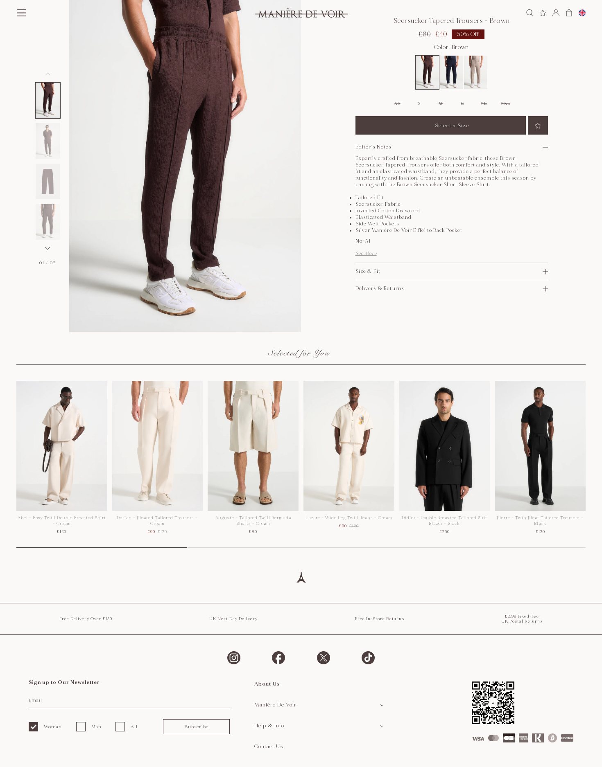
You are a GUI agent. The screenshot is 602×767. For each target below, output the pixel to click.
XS (397, 103)
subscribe (196, 726)
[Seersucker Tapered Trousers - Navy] (451, 72)
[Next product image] (48, 248)
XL (484, 103)
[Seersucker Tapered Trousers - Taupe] (476, 72)
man (96, 726)
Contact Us (268, 746)
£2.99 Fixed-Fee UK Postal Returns (522, 619)
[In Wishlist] (538, 125)
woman (53, 726)
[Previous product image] (48, 74)
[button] (48, 100)
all (134, 726)
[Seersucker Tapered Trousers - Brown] (427, 72)
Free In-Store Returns (379, 618)
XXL (505, 103)
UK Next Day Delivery (233, 618)
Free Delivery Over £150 (85, 618)
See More (366, 253)
